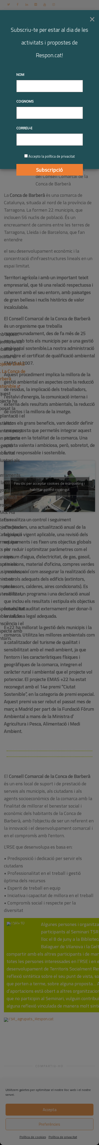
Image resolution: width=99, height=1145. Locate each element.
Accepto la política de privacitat (52, 156)
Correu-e (24, 128)
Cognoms (25, 101)
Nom (20, 74)
